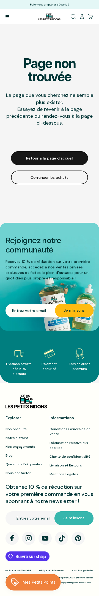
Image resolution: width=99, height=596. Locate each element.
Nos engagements (20, 446)
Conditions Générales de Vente (70, 431)
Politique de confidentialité (18, 570)
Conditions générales (83, 570)
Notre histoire (17, 438)
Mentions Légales (64, 474)
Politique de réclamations (51, 570)
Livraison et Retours (66, 465)
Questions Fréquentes (24, 464)
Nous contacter (18, 473)
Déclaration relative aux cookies (69, 445)
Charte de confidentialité (70, 456)
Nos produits (16, 429)
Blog (9, 455)
